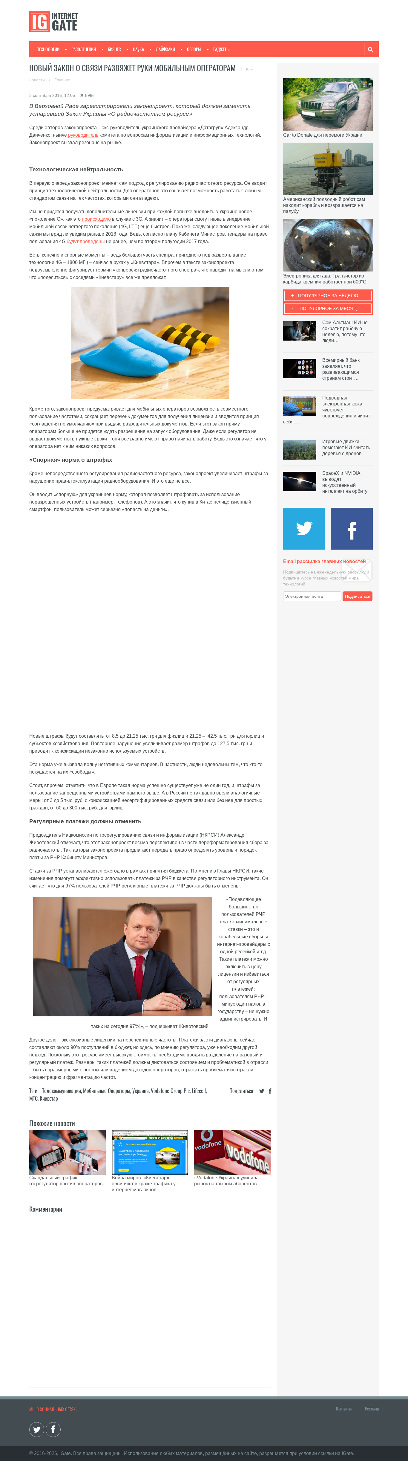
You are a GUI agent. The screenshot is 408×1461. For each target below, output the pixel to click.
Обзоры (194, 49)
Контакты (344, 1409)
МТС (33, 1098)
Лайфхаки (165, 49)
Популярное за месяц (328, 308)
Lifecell (199, 1090)
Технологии (48, 49)
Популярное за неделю (328, 295)
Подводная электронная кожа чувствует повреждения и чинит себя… (326, 409)
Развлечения (83, 49)
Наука (138, 49)
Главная (62, 79)
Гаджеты (221, 49)
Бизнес (114, 49)
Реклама (372, 1409)
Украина (140, 1090)
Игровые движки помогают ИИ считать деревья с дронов (346, 447)
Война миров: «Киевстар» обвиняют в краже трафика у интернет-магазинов (144, 1183)
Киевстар (49, 1098)
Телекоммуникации (61, 1090)
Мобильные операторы (106, 1090)
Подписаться (357, 596)
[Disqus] (150, 1293)
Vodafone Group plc (170, 1090)
